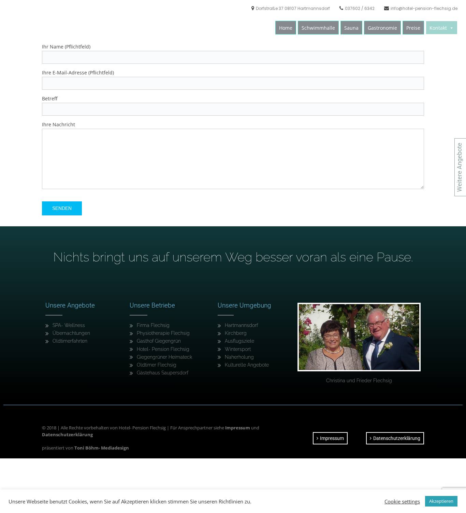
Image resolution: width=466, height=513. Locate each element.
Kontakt (438, 28)
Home (285, 28)
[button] (451, 28)
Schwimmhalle (318, 28)
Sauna (351, 28)
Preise (413, 28)
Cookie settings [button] (402, 501)
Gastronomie (382, 28)
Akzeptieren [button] (441, 501)
